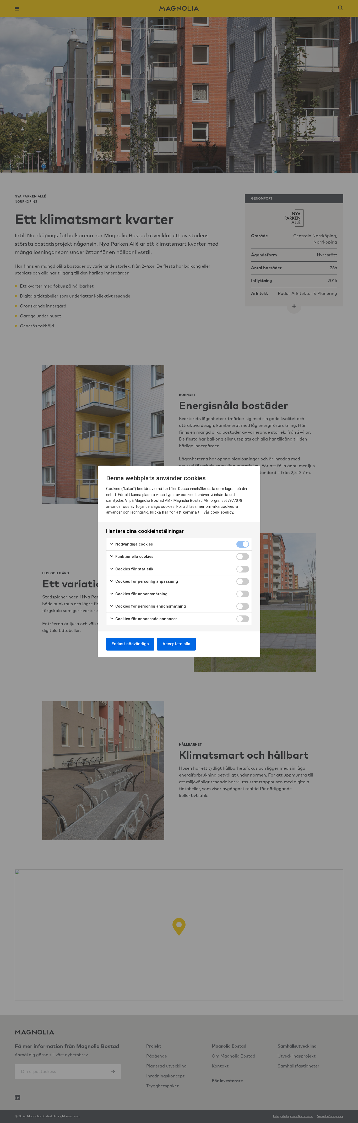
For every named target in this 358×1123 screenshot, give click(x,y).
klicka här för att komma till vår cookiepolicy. (192, 512)
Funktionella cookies (133, 556)
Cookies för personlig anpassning (146, 581)
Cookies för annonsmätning (140, 594)
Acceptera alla (176, 643)
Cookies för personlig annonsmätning (150, 606)
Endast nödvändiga (130, 643)
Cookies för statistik (133, 569)
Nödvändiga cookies (133, 544)
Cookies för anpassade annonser (145, 618)
